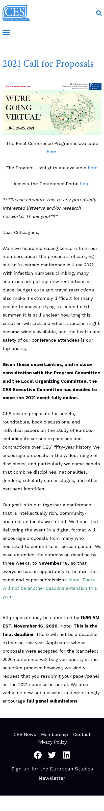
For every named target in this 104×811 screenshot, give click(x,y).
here (51, 151)
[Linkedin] (66, 755)
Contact (82, 734)
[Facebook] (38, 755)
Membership (54, 734)
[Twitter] (52, 755)
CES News (24, 734)
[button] (99, 13)
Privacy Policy (52, 742)
